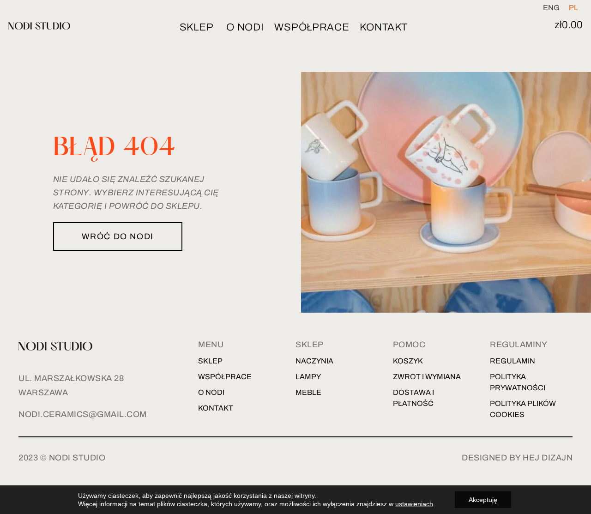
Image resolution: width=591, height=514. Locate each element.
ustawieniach (414, 504)
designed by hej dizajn (517, 457)
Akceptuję (483, 499)
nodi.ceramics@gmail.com (82, 414)
